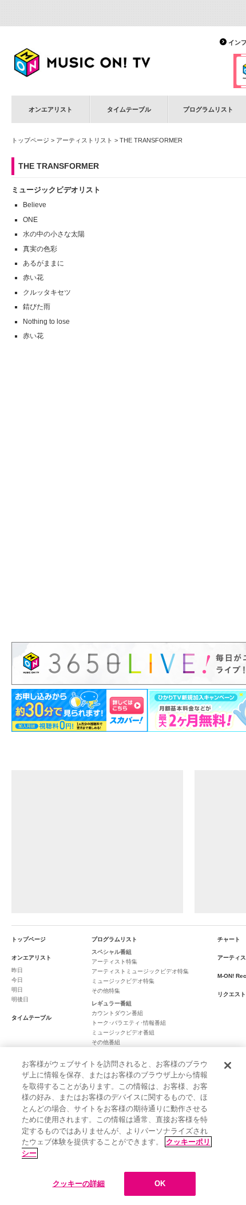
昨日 (17, 970)
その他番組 (106, 1042)
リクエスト (231, 994)
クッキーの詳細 (79, 1183)
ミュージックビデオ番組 (123, 1032)
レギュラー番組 (112, 1003)
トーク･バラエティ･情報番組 (129, 1023)
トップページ (30, 140)
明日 (17, 989)
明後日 (20, 999)
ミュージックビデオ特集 (123, 981)
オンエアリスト (51, 109)
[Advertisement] (97, 841)
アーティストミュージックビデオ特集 (140, 971)
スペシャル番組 (112, 952)
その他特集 (106, 991)
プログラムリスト (114, 939)
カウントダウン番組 (117, 1013)
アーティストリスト (84, 140)
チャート (228, 939)
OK (159, 1183)
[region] (123, 1126)
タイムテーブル (129, 109)
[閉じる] (227, 1065)
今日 (17, 980)
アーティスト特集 (114, 961)
